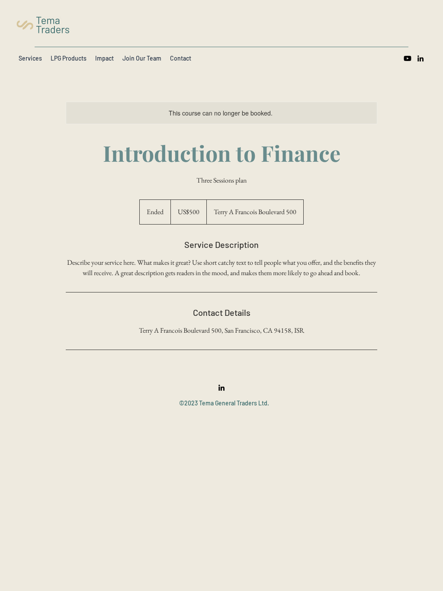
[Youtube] (407, 58)
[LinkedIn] (420, 58)
